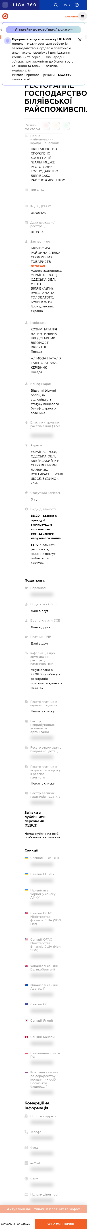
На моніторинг (63, 1223)
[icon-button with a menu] (82, 16)
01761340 (38, 266)
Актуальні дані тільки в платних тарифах (43, 1209)
